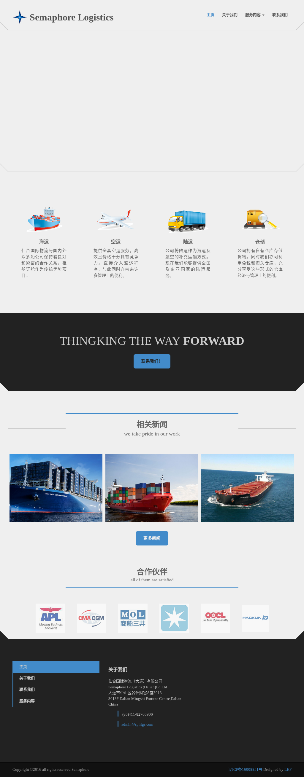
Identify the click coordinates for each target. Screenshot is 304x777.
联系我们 (280, 14)
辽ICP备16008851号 (245, 769)
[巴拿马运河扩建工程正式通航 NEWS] (247, 488)
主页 (210, 14)
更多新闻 (151, 538)
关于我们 (230, 14)
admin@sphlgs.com (137, 724)
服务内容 (253, 14)
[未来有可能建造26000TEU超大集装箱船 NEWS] (151, 488)
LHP (288, 769)
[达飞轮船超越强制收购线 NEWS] (56, 488)
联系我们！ (152, 361)
